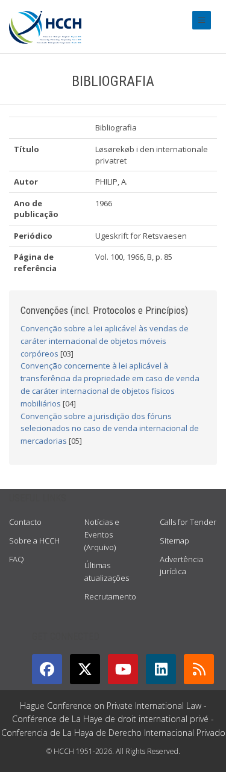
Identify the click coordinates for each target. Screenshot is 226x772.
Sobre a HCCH (34, 540)
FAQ (16, 559)
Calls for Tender (188, 521)
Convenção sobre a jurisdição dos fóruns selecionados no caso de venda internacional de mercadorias (109, 429)
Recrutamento (110, 596)
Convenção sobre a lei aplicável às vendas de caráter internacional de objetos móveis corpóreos (104, 341)
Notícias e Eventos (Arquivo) (101, 534)
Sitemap (174, 540)
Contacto (25, 521)
